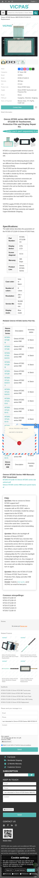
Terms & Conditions (25, 745)
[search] (35, 13)
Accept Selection (20, 870)
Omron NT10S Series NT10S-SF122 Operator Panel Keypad (28, 655)
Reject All (9, 870)
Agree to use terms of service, (17, 745)
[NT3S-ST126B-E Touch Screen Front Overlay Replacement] (29, 668)
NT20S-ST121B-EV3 (7, 392)
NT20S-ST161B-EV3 (7, 355)
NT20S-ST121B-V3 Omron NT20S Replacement (15, 702)
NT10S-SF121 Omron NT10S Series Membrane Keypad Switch (10, 680)
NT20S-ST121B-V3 (7, 419)
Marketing (34, 874)
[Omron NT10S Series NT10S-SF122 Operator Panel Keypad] (29, 645)
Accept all (31, 870)
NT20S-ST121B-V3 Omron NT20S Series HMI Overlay (17, 699)
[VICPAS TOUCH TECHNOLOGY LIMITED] (19, 6)
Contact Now (17, 107)
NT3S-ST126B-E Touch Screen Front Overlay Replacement (26, 680)
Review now (23, 626)
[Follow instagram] (12, 1)
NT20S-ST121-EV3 (7, 401)
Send (19, 749)
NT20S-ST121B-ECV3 (7, 381)
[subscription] (31, 774)
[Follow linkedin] (9, 1)
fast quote (21, 582)
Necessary (8, 874)
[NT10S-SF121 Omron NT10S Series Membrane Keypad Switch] (10, 668)
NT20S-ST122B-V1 (7, 455)
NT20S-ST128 (7, 372)
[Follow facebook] (5, 1)
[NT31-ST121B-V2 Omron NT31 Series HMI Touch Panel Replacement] (10, 645)
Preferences (25, 874)
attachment (7, 741)
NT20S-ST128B (7, 364)
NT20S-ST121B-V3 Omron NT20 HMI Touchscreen (15, 690)
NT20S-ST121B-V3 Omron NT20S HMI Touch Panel (16, 696)
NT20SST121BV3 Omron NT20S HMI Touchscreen (16, 693)
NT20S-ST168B (7, 340)
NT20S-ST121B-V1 (7, 410)
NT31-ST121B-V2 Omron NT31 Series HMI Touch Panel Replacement (10, 656)
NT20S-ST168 (7, 348)
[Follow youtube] (2, 1)
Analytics (16, 874)
